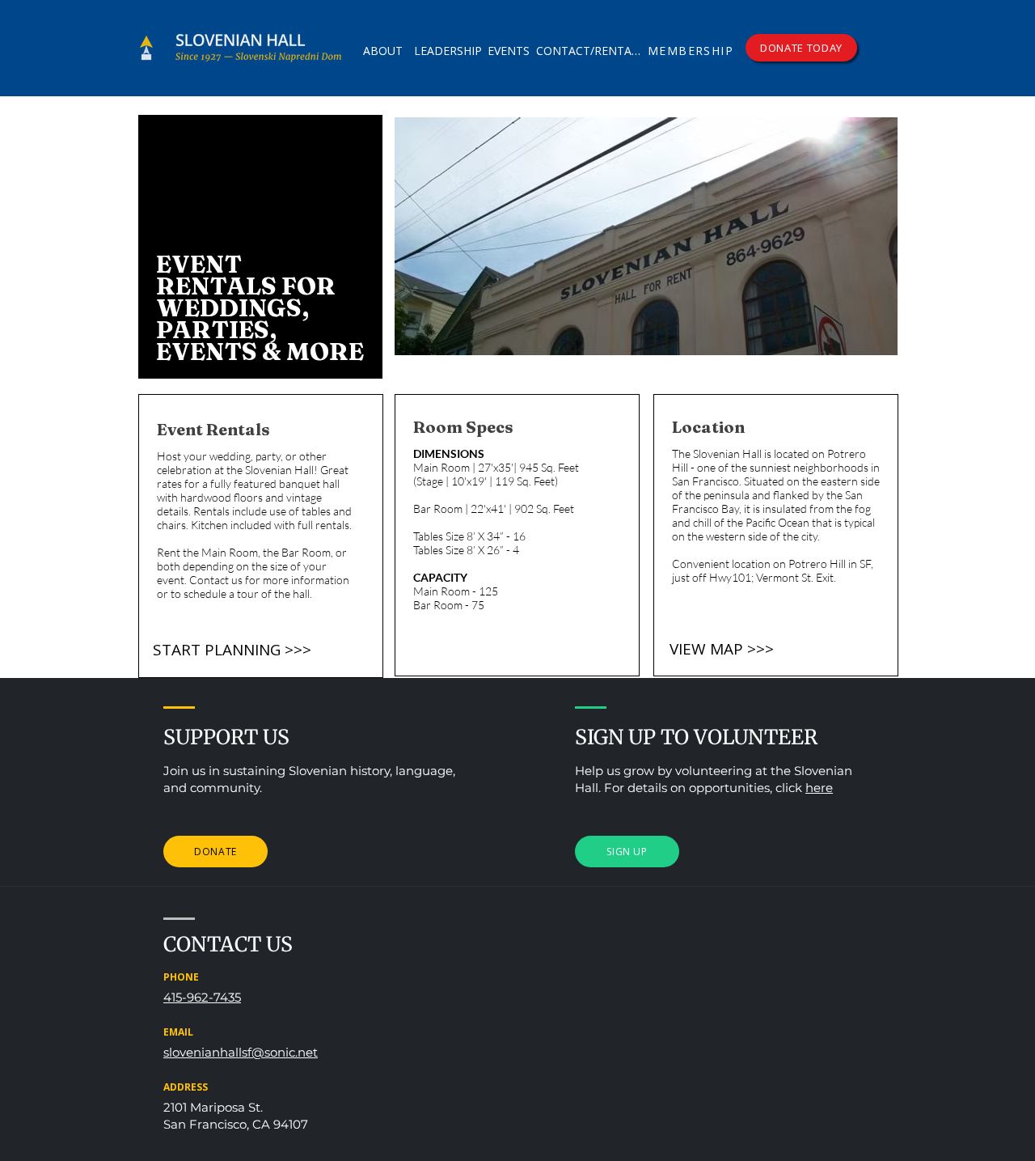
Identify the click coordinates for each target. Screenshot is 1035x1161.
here (819, 787)
